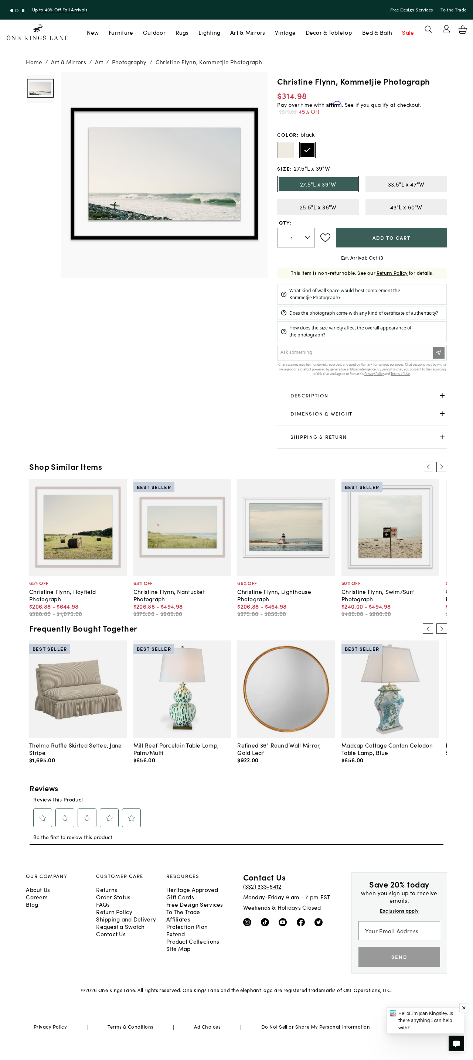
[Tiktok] (266, 921)
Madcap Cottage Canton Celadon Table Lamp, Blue (387, 748)
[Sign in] (446, 29)
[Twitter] (320, 921)
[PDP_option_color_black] (307, 150)
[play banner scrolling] (23, 10)
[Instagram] (249, 921)
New (93, 32)
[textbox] (296, 237)
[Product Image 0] (40, 88)
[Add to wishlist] (325, 238)
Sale (408, 32)
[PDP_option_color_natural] (285, 150)
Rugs (182, 32)
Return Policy (392, 272)
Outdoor (154, 32)
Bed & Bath (377, 32)
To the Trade (453, 10)
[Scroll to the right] (441, 467)
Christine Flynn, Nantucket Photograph (169, 595)
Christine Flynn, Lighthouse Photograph (274, 595)
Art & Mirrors (247, 32)
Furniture (121, 32)
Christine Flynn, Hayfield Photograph (62, 595)
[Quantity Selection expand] (308, 237)
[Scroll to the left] (428, 467)
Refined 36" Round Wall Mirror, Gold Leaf (279, 748)
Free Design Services (411, 10)
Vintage (285, 32)
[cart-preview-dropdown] (463, 29)
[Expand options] (442, 395)
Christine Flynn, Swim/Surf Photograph (377, 595)
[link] (362, 395)
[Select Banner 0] (12, 10)
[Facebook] (302, 921)
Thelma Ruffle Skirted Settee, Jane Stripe (75, 748)
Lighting (209, 32)
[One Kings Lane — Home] (37, 32)
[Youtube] (284, 921)
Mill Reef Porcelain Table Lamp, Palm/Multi (176, 748)
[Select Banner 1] (16, 10)
